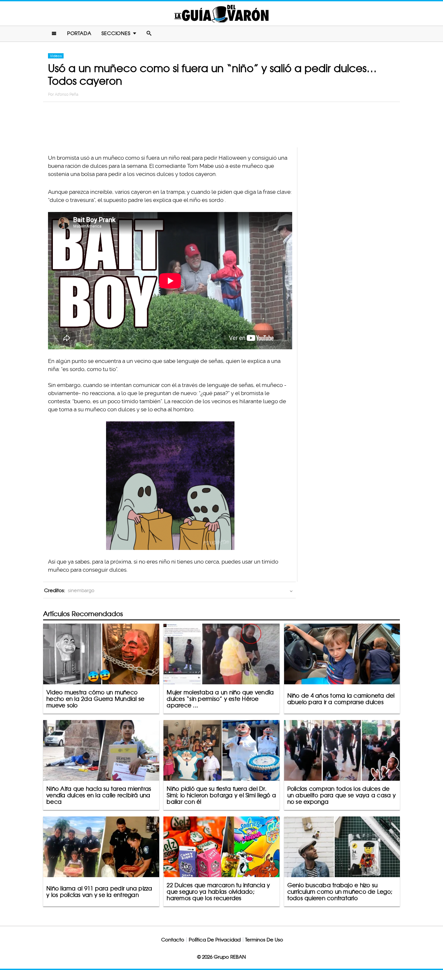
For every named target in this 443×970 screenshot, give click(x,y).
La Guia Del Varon (221, 13)
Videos (56, 56)
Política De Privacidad (215, 940)
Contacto (172, 940)
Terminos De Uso (264, 940)
